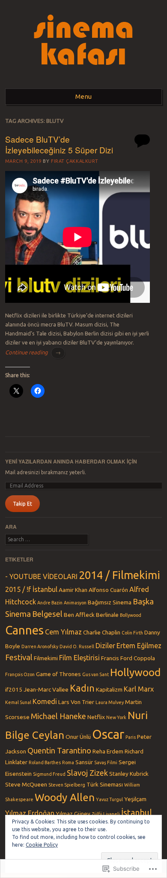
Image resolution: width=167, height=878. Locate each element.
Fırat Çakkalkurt (74, 161)
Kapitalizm (109, 689)
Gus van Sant (95, 674)
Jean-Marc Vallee (46, 689)
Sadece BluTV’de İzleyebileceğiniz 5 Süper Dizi (59, 144)
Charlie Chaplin (101, 632)
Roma (68, 762)
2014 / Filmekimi (119, 575)
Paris (130, 737)
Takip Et (22, 503)
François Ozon (20, 674)
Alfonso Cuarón (108, 589)
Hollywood (135, 672)
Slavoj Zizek (87, 772)
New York (116, 717)
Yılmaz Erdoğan (29, 813)
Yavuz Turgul (109, 799)
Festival (19, 657)
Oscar (108, 734)
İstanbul (136, 812)
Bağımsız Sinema (109, 602)
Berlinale (107, 614)
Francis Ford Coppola (128, 658)
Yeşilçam (135, 799)
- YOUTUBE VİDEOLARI (41, 576)
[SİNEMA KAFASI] (84, 78)
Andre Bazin (50, 602)
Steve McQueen (26, 784)
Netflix (96, 716)
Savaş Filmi (105, 762)
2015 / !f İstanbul (31, 589)
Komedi (45, 701)
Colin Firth (132, 632)
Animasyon (75, 602)
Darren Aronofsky (39, 646)
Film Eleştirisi (79, 658)
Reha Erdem (107, 751)
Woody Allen (65, 797)
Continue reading (33, 352)
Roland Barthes (45, 762)
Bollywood (130, 615)
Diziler (105, 645)
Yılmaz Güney (73, 813)
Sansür (84, 762)
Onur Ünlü (78, 736)
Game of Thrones (58, 674)
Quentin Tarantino (59, 750)
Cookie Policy (42, 845)
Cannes (24, 630)
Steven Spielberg (66, 784)
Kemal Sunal (18, 702)
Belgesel (47, 614)
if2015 (13, 689)
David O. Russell (77, 646)
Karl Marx (139, 689)
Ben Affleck (79, 614)
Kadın (82, 688)
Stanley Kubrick (129, 773)
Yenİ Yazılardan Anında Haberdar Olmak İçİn (71, 461)
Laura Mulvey (109, 702)
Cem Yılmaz (63, 632)
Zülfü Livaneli (106, 814)
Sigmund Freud (49, 774)
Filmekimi (46, 658)
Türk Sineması (104, 784)
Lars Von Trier (76, 701)
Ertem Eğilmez (138, 645)
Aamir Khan (73, 589)
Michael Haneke (58, 716)
